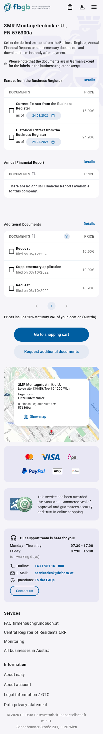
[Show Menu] (94, 7)
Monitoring (14, 641)
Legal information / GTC (26, 694)
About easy (14, 674)
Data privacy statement (25, 704)
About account (17, 684)
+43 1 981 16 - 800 (49, 566)
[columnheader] (35, 174)
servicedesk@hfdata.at (54, 573)
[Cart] (70, 7)
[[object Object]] (67, 236)
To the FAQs (45, 580)
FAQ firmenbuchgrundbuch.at (31, 623)
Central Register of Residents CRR (35, 632)
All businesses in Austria (27, 650)
